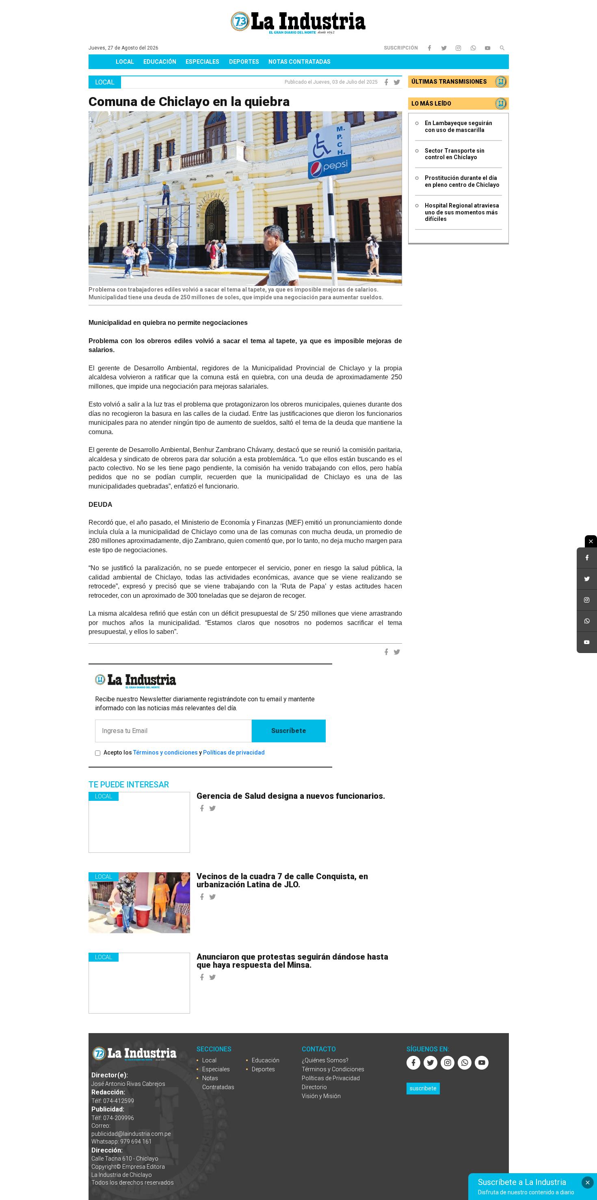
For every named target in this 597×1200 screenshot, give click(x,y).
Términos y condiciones (165, 752)
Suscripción (401, 48)
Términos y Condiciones (333, 1069)
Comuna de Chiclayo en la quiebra (189, 101)
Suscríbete (288, 731)
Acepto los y (184, 752)
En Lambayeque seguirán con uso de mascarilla (458, 126)
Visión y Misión (321, 1096)
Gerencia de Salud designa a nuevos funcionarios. (291, 796)
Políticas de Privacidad (331, 1078)
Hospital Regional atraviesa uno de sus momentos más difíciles (462, 212)
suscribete (423, 1088)
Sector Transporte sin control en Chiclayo (455, 154)
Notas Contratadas (299, 61)
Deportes (244, 61)
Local (125, 61)
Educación (159, 61)
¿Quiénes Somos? (325, 1060)
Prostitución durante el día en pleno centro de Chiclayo (462, 181)
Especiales (202, 61)
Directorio (314, 1087)
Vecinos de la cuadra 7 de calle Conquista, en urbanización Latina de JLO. (282, 880)
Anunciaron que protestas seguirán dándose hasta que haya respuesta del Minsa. (292, 961)
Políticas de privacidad (234, 752)
